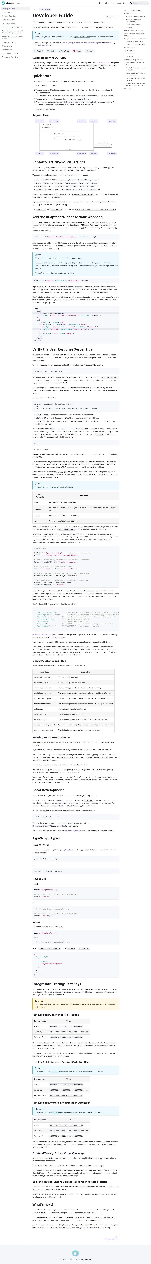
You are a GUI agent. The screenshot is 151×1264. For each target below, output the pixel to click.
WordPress (78, 43)
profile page (68, 487)
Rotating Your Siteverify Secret (135, 45)
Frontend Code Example (46, 85)
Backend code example (133, 25)
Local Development (130, 48)
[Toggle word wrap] (113, 610)
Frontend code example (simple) (136, 16)
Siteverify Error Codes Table (134, 42)
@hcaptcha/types (66, 850)
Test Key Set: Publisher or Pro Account (135, 64)
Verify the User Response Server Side (135, 39)
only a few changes (102, 63)
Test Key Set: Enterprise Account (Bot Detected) (136, 74)
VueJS (71, 43)
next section (81, 1220)
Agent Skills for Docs (82, 37)
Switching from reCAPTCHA (132, 10)
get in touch (84, 1227)
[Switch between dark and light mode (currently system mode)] (124, 3)
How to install (130, 54)
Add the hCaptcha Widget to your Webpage (134, 35)
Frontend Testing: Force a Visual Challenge (135, 79)
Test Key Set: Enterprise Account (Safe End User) (136, 69)
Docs (18, 3)
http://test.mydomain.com (74, 831)
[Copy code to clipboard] (117, 236)
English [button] (104, 3)
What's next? (128, 88)
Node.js (91, 51)
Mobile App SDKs (46, 45)
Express (99, 43)
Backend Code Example (46, 109)
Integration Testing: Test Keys (133, 60)
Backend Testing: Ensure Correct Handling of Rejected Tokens (136, 84)
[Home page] (34, 9)
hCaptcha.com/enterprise (46, 634)
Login (119, 3)
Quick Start (127, 13)
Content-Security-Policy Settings (134, 31)
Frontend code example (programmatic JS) (133, 20)
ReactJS (65, 43)
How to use (129, 57)
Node (92, 43)
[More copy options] (117, 16)
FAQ (113, 3)
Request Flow (130, 28)
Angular (87, 43)
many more (109, 43)
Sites (71, 273)
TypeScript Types (129, 51)
